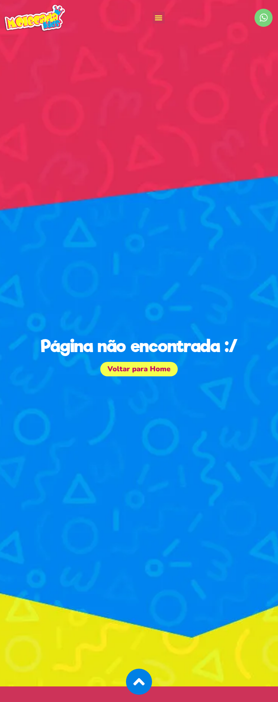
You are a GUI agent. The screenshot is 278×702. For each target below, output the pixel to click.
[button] (159, 18)
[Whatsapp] (263, 18)
